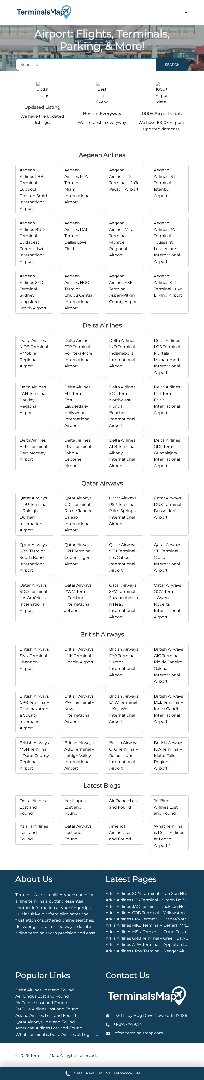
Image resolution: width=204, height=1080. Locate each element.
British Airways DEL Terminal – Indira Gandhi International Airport (168, 709)
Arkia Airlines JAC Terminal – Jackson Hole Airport (154, 906)
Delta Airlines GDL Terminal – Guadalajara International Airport (169, 453)
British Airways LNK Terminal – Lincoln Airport (79, 655)
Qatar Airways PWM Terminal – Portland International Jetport (79, 598)
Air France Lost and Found (41, 1002)
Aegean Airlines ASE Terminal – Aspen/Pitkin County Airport (123, 289)
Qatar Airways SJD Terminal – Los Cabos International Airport (123, 557)
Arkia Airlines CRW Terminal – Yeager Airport (149, 951)
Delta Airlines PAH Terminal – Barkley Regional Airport (34, 400)
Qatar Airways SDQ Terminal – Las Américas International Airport (35, 598)
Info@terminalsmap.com (138, 1033)
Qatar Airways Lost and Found (78, 832)
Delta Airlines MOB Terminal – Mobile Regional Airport (34, 353)
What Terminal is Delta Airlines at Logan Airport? (63, 1034)
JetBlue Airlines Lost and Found (166, 807)
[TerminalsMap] (44, 12)
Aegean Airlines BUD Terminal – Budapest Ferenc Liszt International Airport (33, 242)
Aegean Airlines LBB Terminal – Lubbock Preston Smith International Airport (34, 189)
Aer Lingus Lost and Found (75, 807)
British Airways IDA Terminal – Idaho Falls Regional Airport (168, 755)
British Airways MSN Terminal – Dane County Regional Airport (34, 755)
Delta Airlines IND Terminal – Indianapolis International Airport (123, 353)
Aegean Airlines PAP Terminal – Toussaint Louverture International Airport (167, 242)
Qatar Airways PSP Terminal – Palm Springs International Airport (123, 511)
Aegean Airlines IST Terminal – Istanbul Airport (164, 183)
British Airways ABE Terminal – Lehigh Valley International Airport (79, 755)
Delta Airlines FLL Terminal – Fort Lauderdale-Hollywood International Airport (78, 406)
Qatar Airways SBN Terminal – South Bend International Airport (35, 557)
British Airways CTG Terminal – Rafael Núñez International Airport (123, 755)
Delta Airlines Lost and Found (33, 807)
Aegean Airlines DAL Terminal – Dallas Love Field (76, 236)
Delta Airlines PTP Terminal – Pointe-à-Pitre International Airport (78, 353)
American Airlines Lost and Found (121, 832)
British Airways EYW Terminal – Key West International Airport (123, 709)
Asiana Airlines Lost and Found (34, 832)
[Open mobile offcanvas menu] (187, 12)
